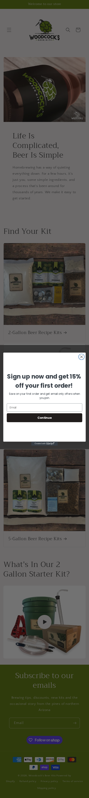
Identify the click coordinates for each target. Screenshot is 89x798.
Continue (44, 418)
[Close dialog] (81, 357)
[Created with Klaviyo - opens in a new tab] (44, 443)
